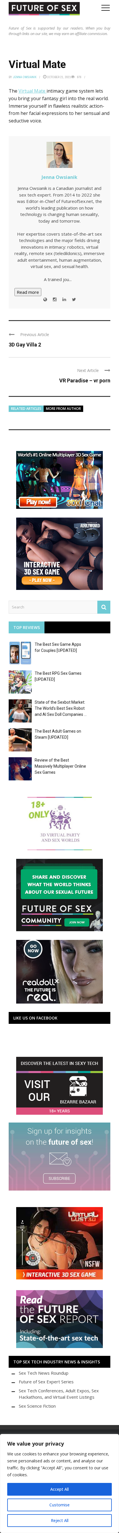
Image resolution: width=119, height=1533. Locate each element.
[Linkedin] (64, 299)
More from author (63, 408)
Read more (28, 292)
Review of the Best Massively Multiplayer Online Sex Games (60, 766)
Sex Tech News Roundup (43, 1373)
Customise (59, 1505)
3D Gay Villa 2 (25, 345)
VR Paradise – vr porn (84, 380)
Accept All (59, 1489)
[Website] (45, 299)
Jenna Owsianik (24, 77)
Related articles (26, 408)
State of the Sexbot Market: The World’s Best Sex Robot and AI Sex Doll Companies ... (61, 708)
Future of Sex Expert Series (46, 1382)
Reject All (59, 1520)
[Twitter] (74, 299)
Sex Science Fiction (37, 1406)
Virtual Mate (32, 91)
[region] (59, 1483)
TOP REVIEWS (26, 627)
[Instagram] (55, 299)
